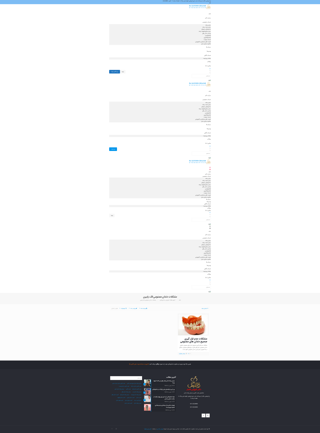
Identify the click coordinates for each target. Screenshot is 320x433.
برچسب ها (133, 308)
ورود (123, 72)
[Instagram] (116, 429)
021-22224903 (194, 407)
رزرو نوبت (113, 149)
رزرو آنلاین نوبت (114, 72)
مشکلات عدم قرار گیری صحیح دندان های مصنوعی (193, 340)
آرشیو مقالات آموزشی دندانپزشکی (167, 300)
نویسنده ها (143, 308)
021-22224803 (194, 404)
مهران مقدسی (160, 429)
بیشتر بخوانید (182, 354)
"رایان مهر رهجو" (148, 429)
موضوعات (123, 308)
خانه (180, 300)
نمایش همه (204, 308)
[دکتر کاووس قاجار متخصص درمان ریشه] (200, 8)
